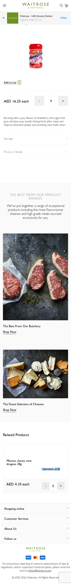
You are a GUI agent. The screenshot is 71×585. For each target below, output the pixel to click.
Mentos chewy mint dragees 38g (19, 462)
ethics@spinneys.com (39, 570)
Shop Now (9, 332)
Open (63, 18)
